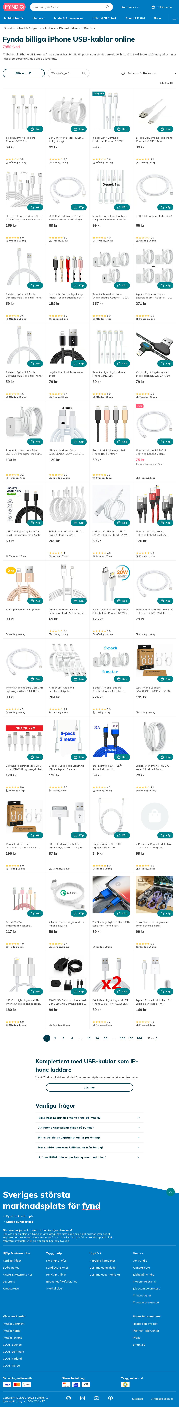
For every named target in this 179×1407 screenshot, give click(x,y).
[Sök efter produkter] (107, 7)
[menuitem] (14, 18)
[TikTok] (68, 1398)
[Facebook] (110, 1398)
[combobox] (71, 7)
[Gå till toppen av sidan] (170, 1192)
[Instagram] (82, 1398)
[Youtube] (96, 1398)
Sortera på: (135, 73)
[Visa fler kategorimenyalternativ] (175, 18)
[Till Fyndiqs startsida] (14, 7)
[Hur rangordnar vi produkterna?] (123, 73)
